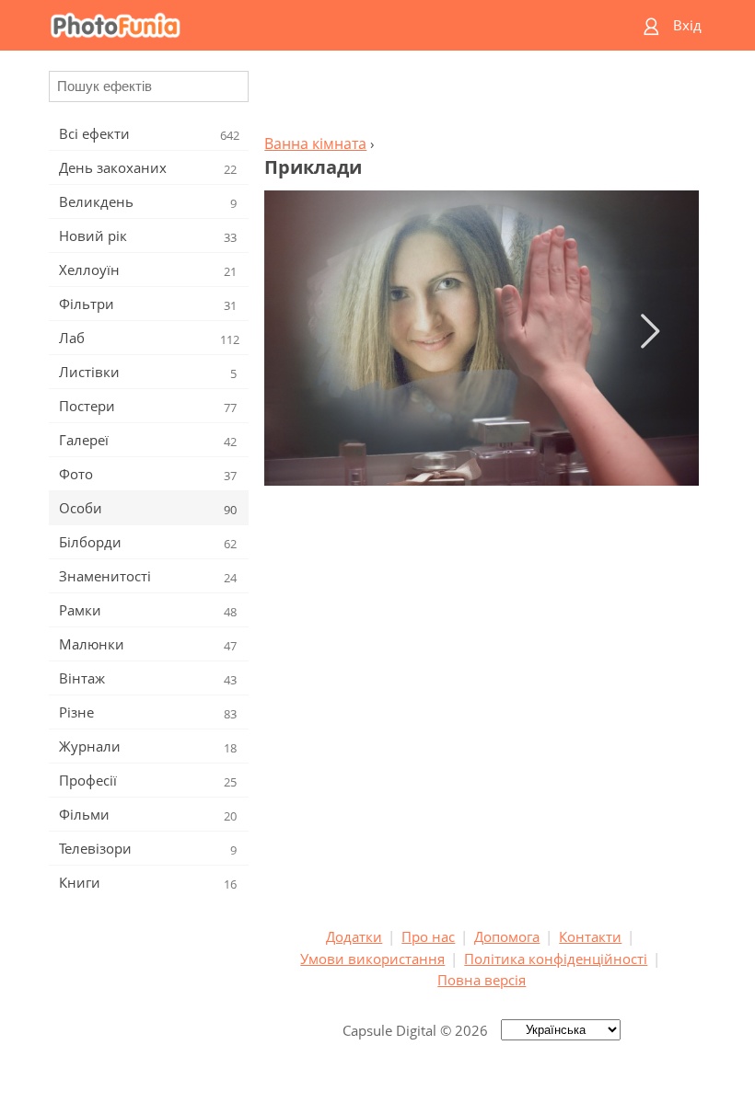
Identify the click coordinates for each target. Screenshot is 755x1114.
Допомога (507, 936)
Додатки (354, 936)
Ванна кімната (315, 143)
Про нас (428, 936)
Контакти (590, 936)
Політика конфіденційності (555, 958)
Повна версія (481, 979)
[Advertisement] (481, 98)
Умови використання (372, 958)
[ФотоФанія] (306, 25)
